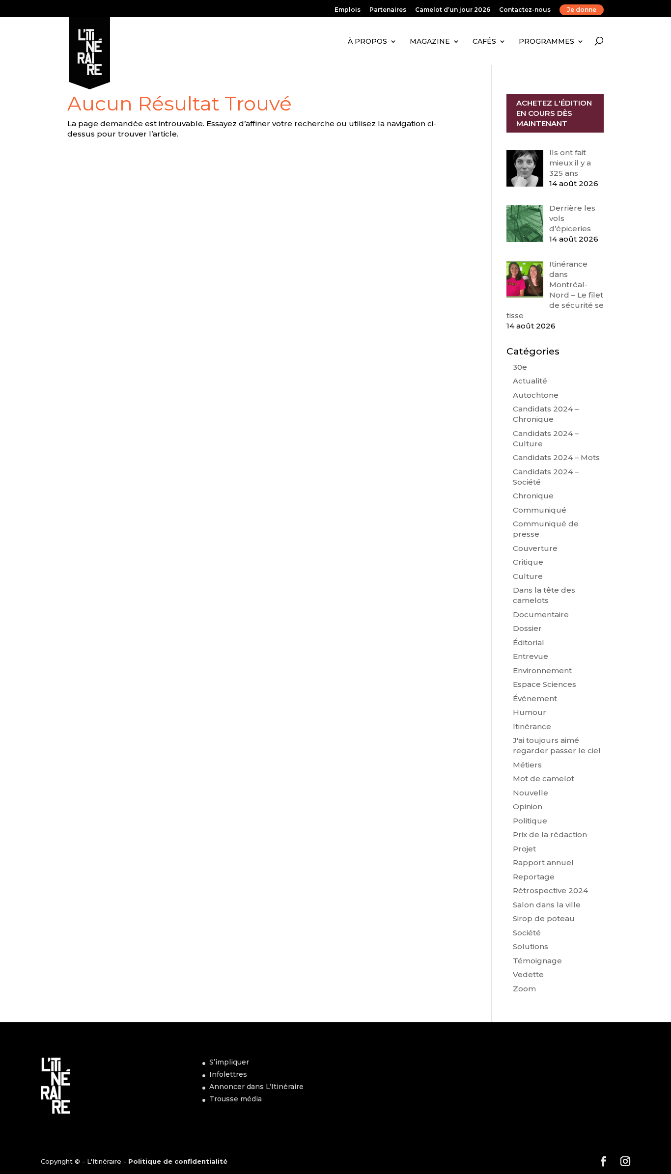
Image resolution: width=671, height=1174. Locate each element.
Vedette (528, 974)
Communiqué (539, 510)
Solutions (530, 946)
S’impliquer (229, 1062)
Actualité (530, 380)
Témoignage (537, 960)
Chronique (533, 495)
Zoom (524, 988)
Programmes (546, 41)
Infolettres (228, 1074)
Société (527, 932)
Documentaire (541, 614)
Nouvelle (530, 792)
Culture (528, 576)
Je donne (581, 9)
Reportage (534, 876)
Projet (524, 848)
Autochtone (536, 395)
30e (520, 367)
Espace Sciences (544, 684)
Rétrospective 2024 (550, 890)
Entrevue (530, 656)
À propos (367, 41)
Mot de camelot (543, 778)
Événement (535, 698)
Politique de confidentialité (177, 1161)
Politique (530, 820)
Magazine (430, 41)
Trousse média (235, 1098)
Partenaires (387, 10)
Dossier (527, 628)
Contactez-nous (525, 10)
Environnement (542, 670)
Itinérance (532, 726)
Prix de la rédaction (550, 834)
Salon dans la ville (547, 904)
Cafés (484, 41)
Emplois (348, 10)
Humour (529, 712)
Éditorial (528, 642)
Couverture (535, 548)
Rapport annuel (543, 862)
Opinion (527, 806)
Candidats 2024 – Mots (556, 457)
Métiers (527, 764)
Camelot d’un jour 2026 (452, 10)
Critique (528, 562)
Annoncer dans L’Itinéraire (256, 1086)
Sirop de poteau (544, 918)
